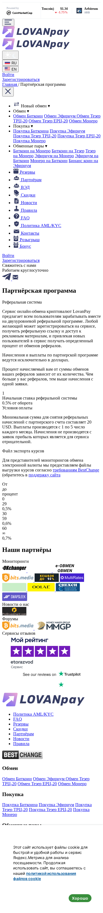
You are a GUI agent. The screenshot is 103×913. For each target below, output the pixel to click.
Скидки (20, 729)
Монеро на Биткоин (49, 160)
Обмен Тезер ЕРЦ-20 (48, 121)
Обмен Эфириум (60, 116)
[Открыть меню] (8, 22)
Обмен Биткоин (28, 116)
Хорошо (80, 898)
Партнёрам (23, 733)
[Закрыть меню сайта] (8, 91)
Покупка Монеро (29, 140)
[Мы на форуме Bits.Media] (18, 628)
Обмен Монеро (83, 121)
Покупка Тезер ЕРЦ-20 (79, 136)
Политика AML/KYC (33, 714)
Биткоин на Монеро (32, 151)
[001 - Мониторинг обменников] (41, 590)
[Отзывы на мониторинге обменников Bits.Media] (18, 580)
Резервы (21, 724)
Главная (10, 84)
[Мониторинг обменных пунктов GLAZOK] (14, 590)
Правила (21, 743)
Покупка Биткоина (31, 131)
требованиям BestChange (76, 470)
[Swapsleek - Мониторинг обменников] (14, 599)
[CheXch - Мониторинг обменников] (68, 590)
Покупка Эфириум (67, 131)
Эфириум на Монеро (54, 155)
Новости (21, 738)
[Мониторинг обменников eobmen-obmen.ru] (65, 571)
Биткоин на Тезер (68, 151)
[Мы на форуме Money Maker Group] (54, 628)
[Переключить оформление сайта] (10, 55)
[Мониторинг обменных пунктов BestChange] (22, 757)
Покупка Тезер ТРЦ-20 (34, 136)
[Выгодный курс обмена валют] (40, 571)
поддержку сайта (44, 475)
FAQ (17, 719)
